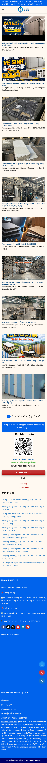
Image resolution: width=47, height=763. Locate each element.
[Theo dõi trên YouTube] (27, 627)
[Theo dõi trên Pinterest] (18, 627)
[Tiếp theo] (38, 417)
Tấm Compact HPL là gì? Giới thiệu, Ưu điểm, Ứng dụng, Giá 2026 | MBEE (23, 165)
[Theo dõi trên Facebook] (3, 627)
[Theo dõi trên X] (13, 627)
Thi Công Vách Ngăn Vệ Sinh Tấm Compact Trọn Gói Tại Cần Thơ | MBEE (23, 564)
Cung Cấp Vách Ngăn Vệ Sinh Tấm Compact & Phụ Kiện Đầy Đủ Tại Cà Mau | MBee (22, 550)
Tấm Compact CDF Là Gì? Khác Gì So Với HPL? (19, 244)
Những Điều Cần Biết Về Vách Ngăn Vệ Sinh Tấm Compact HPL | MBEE (23, 44)
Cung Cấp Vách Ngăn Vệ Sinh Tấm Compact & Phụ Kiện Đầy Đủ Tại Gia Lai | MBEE (22, 536)
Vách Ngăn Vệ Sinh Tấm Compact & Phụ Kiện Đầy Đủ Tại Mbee (23, 84)
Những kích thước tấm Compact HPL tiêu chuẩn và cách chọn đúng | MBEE (22, 515)
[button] (3, 9)
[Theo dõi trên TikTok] (8, 627)
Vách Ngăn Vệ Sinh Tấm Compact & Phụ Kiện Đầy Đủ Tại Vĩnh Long (23, 522)
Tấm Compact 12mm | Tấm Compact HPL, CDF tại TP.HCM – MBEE (20, 124)
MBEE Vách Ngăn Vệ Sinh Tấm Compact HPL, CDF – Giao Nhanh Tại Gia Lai (23, 283)
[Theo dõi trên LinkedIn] (23, 627)
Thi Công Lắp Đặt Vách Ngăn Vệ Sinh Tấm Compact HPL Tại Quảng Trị (22, 402)
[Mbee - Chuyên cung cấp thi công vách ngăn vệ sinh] (23, 9)
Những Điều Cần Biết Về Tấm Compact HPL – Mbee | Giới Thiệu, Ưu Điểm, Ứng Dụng (23, 205)
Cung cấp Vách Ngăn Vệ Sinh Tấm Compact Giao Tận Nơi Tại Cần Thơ (23, 557)
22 (33, 416)
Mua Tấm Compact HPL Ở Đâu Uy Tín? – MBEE (19, 322)
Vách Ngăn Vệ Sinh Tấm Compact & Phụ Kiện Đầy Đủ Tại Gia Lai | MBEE (23, 529)
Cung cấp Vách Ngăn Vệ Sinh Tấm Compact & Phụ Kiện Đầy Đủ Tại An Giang (22, 543)
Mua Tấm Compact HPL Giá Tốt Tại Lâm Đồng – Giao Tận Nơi (23, 362)
